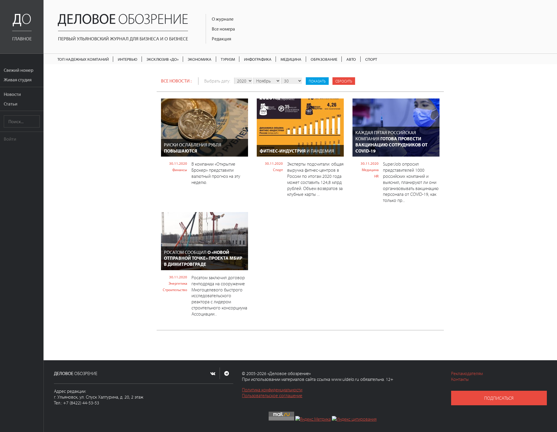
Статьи (10, 104)
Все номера (223, 29)
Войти (10, 139)
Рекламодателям (467, 373)
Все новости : (176, 81)
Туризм (228, 59)
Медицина (291, 59)
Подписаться (498, 398)
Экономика (199, 59)
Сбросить (343, 81)
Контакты (460, 379)
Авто (351, 59)
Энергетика (178, 283)
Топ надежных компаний (83, 59)
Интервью (127, 59)
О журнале (223, 19)
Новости (12, 94)
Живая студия (18, 80)
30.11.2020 (178, 163)
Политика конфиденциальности (272, 389)
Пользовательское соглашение (272, 395)
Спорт (371, 59)
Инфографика (258, 59)
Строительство (175, 289)
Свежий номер (18, 70)
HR (376, 176)
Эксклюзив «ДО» (163, 59)
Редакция (221, 39)
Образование (324, 59)
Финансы (179, 169)
